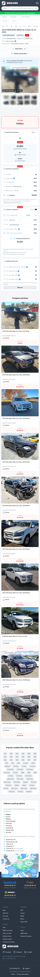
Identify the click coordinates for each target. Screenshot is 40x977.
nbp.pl (22, 254)
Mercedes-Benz (26, 17)
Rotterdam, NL (11, 839)
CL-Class (32, 766)
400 (23, 760)
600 (18, 763)
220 (35, 753)
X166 (13, 21)
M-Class (33, 782)
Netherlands (10, 830)
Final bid (20, 142)
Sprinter (28, 791)
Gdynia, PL (9, 844)
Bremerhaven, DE (11, 842)
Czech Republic (11, 821)
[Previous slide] (4, 79)
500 (6, 763)
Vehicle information (28, 111)
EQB (22, 772)
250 (17, 757)
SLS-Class (11, 791)
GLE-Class (30, 779)
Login (22, 930)
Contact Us (6, 919)
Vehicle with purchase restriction (17, 267)
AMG (33, 763)
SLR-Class (33, 788)
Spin (20, 90)
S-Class (6, 788)
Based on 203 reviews (10, 897)
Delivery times (7, 936)
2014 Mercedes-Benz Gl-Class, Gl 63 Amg (15, 331)
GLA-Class (28, 776)
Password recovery (26, 936)
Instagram (19, 952)
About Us (5, 913)
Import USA (23, 921)
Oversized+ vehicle (14, 279)
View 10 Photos (10, 90)
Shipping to (9, 186)
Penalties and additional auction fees (12, 202)
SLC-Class (14, 788)
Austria (8, 816)
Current (4, 8)
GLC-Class (20, 779)
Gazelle (25, 782)
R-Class (32, 785)
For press (5, 916)
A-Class (25, 763)
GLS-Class (17, 782)
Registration (24, 933)
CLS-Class (7, 772)
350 (11, 760)
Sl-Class (20, 791)
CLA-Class (10, 769)
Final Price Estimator (12, 132)
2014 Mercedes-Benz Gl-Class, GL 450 (14, 636)
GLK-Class (7, 782)
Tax (6, 220)
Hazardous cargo (13, 271)
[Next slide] (35, 79)
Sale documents (7, 939)
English (27, 968)
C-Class (24, 766)
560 (12, 763)
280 (29, 757)
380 (17, 760)
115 (5, 753)
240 (11, 757)
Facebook (8, 952)
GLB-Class (10, 779)
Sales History (20, 48)
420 (29, 760)
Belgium (8, 819)
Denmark (9, 823)
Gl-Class (5, 21)
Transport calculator (9, 942)
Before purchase (7, 930)
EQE (29, 772)
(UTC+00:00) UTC (15, 968)
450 (35, 760)
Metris (17, 785)
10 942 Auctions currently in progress (20, 13)
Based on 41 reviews (10, 887)
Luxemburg (9, 828)
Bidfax (22, 916)
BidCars (5, 17)
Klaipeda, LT (10, 846)
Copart (22, 913)
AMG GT (7, 766)
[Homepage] (9, 3)
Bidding (11, 111)
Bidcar (22, 919)
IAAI (27, 35)
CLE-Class (20, 769)
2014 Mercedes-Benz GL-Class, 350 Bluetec (16, 680)
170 (11, 753)
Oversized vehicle (13, 275)
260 (23, 757)
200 (29, 753)
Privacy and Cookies (23, 974)
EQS (35, 772)
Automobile (13, 17)
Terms (13, 974)
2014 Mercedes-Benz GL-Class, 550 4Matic (16, 505)
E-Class (15, 772)
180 (17, 753)
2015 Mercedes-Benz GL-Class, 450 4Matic (16, 375)
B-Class (16, 766)
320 (5, 760)
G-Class (11, 776)
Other (24, 785)
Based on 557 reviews (30, 887)
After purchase (7, 933)
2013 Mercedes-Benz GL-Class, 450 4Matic (16, 418)
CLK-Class (30, 769)
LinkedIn (29, 952)
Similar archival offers (20, 53)
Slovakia (8, 832)
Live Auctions (31, 13)
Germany (9, 825)
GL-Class (19, 776)
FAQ (4, 927)
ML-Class (8, 785)
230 (5, 757)
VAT (7, 224)
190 (23, 753)
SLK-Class (24, 788)
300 (35, 757)
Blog (4, 910)
